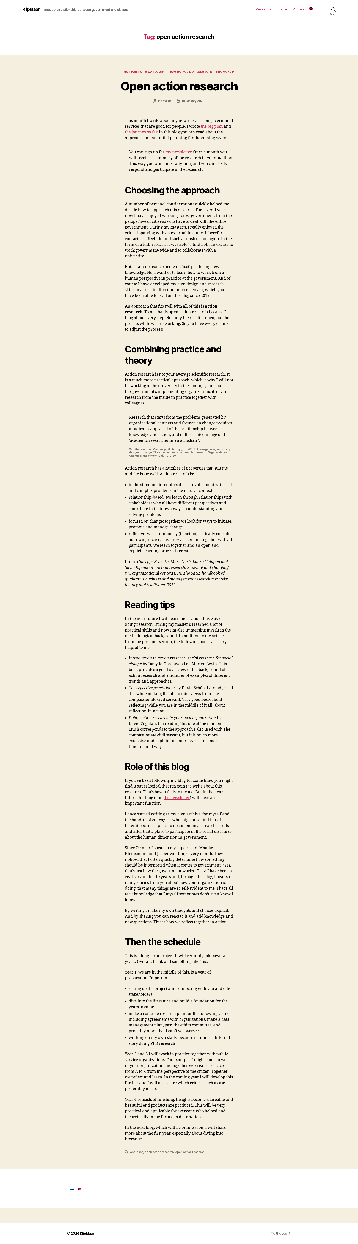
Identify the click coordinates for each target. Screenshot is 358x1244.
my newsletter (178, 152)
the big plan (212, 126)
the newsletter (177, 797)
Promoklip (225, 71)
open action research (159, 1152)
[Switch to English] (79, 1188)
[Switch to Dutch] (72, 1188)
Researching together (272, 9)
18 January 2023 (193, 101)
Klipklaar (31, 9)
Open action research (179, 86)
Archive (299, 9)
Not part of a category (144, 71)
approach (136, 1152)
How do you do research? (191, 71)
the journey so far (141, 132)
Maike (167, 101)
